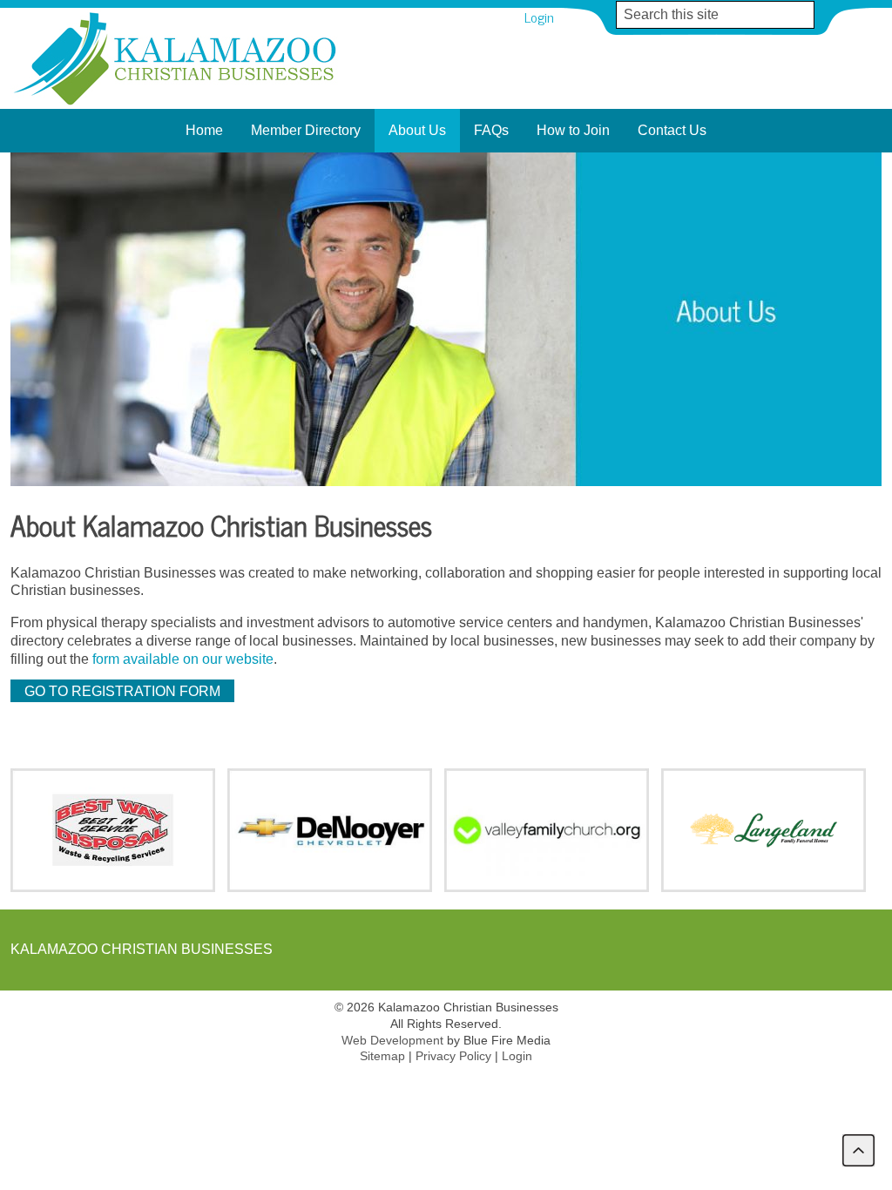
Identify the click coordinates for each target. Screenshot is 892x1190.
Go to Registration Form (122, 691)
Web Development (392, 1040)
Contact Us (672, 130)
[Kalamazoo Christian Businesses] (176, 104)
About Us (417, 130)
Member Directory (306, 130)
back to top (858, 1150)
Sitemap (382, 1056)
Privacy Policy (453, 1056)
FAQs (491, 130)
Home (204, 130)
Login (539, 16)
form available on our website (183, 659)
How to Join (573, 130)
